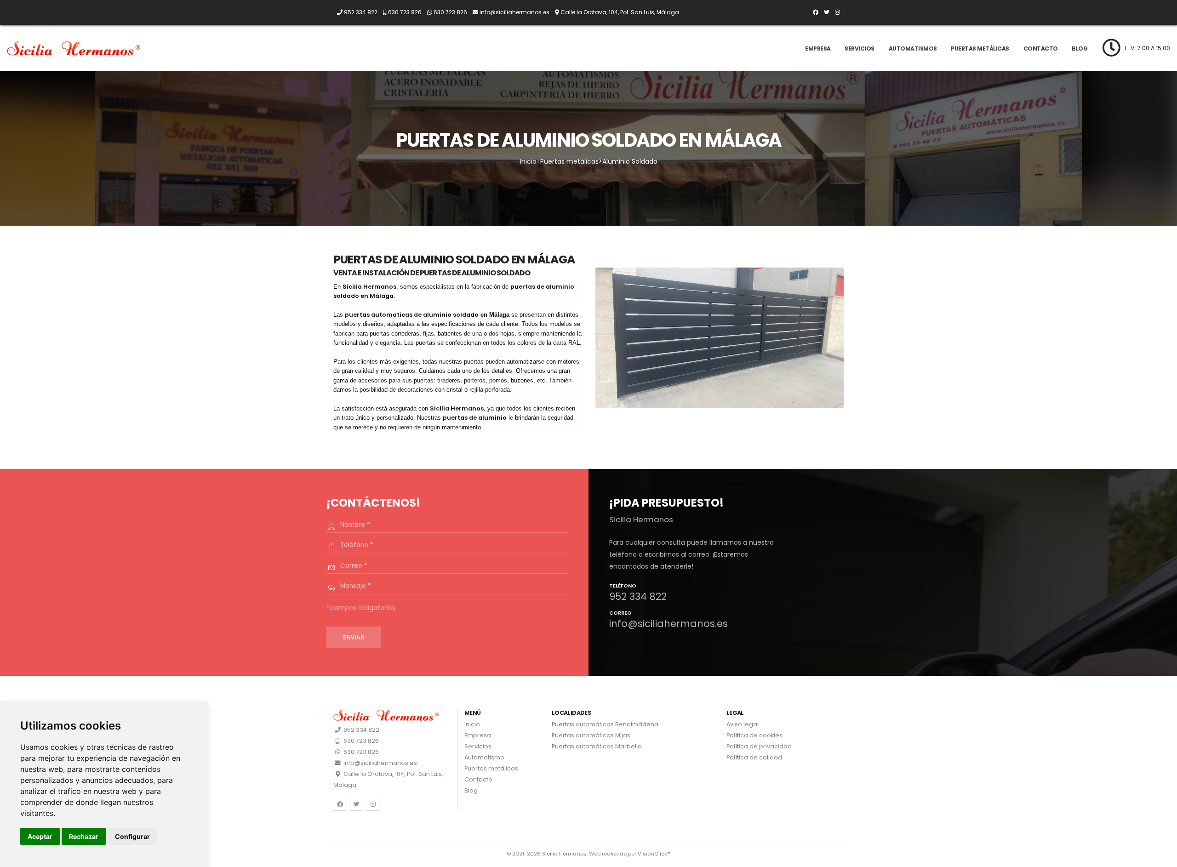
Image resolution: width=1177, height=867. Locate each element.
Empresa (818, 48)
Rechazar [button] (83, 836)
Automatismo (484, 757)
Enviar (353, 637)
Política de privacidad (759, 746)
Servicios (477, 746)
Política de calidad (754, 757)
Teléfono (622, 586)
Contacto (1040, 48)
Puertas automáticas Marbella (597, 746)
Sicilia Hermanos (564, 853)
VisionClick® (654, 853)
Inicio (528, 161)
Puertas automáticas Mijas (591, 735)
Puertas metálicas (569, 161)
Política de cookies (754, 735)
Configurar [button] (132, 836)
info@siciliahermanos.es (379, 763)
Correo (620, 613)
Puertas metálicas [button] (980, 48)
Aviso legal (742, 724)
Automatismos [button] (913, 48)
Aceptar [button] (40, 836)
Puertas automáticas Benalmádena (605, 724)
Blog (1079, 48)
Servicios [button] (859, 48)
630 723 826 (360, 741)
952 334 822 (360, 730)
